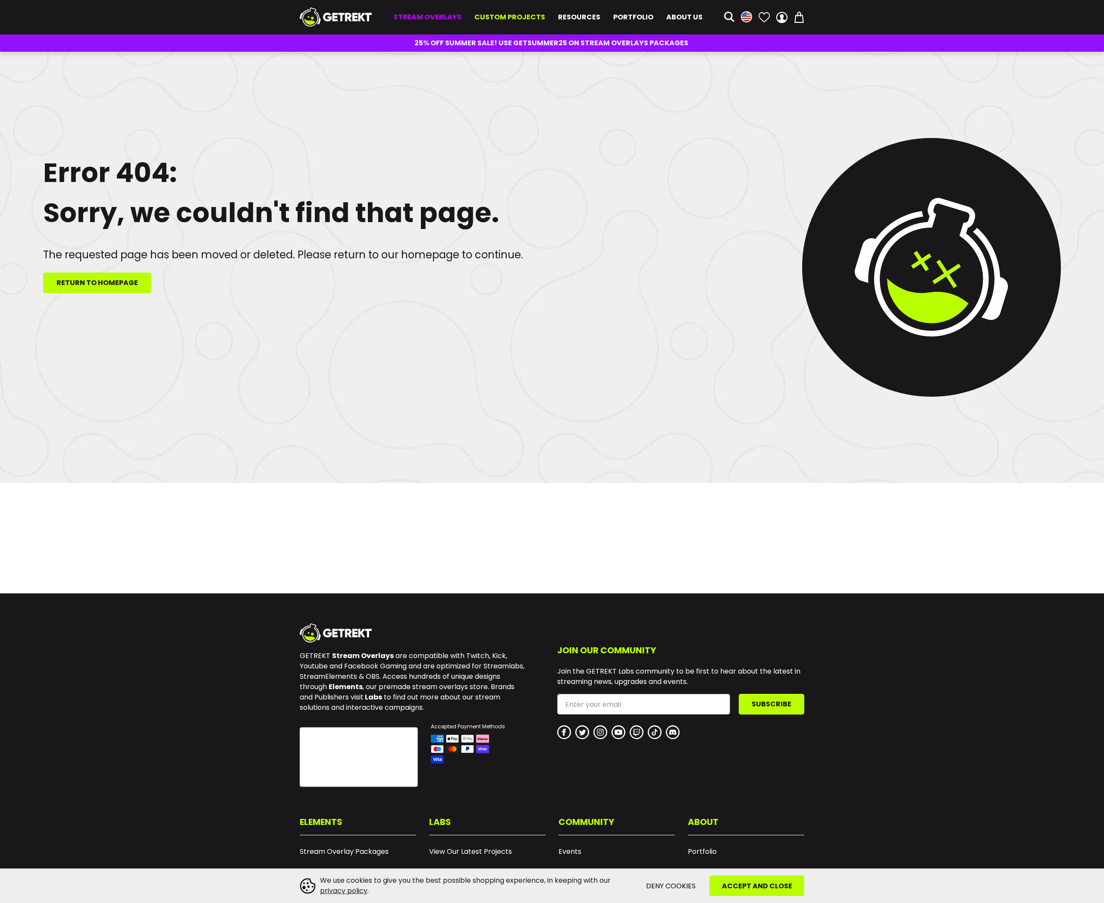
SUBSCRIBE (771, 704)
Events (569, 851)
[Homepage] (336, 17)
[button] (729, 17)
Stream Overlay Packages (344, 851)
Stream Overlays (427, 17)
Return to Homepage (97, 283)
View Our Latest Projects (470, 851)
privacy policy (343, 891)
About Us (684, 17)
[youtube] (618, 732)
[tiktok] (655, 732)
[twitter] (582, 732)
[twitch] (636, 732)
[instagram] (600, 732)
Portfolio (633, 17)
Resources (579, 17)
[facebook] (564, 732)
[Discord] (673, 732)
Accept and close (757, 886)
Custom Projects (509, 17)
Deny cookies (671, 886)
